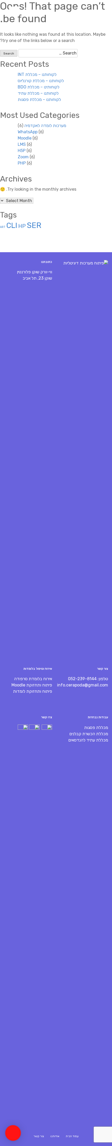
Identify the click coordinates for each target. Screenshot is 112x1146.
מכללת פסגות (96, 727)
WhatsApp (28, 131)
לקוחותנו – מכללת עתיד (38, 93)
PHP (22, 163)
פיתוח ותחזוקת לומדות (32, 691)
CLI (11, 225)
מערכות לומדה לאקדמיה (45, 125)
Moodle (25, 138)
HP (22, 226)
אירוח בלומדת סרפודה (33, 678)
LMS (22, 144)
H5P (22, 150)
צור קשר (39, 1136)
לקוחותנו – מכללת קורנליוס (41, 80)
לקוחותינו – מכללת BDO (38, 87)
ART (2, 227)
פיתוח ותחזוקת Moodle (31, 685)
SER (34, 225)
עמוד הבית (72, 1136)
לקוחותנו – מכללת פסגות (39, 99)
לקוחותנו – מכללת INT (37, 74)
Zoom (23, 156)
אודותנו (54, 1136)
